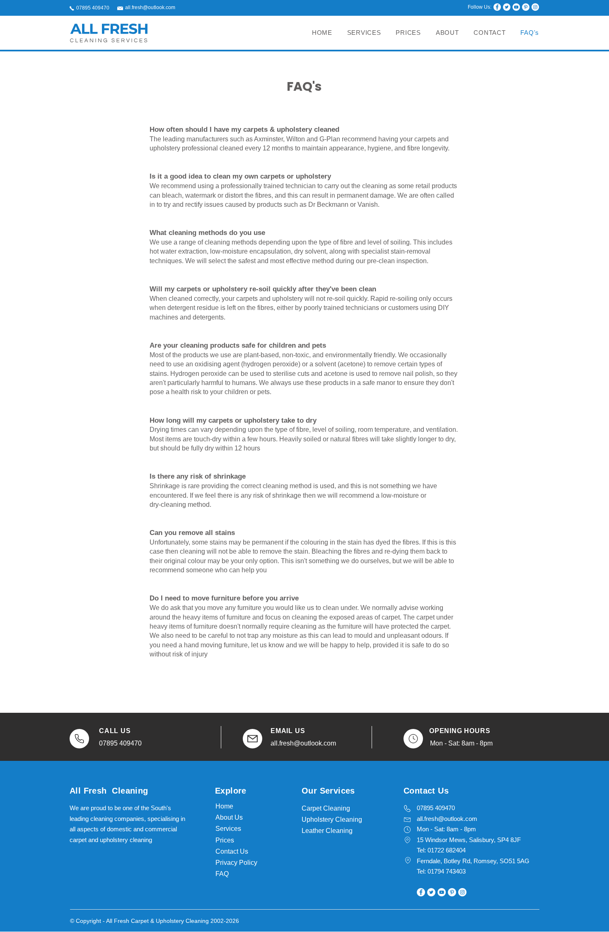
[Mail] (79, 738)
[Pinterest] (525, 7)
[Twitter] (506, 7)
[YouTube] (516, 7)
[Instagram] (535, 7)
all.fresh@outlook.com (150, 7)
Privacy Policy (236, 862)
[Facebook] (497, 7)
